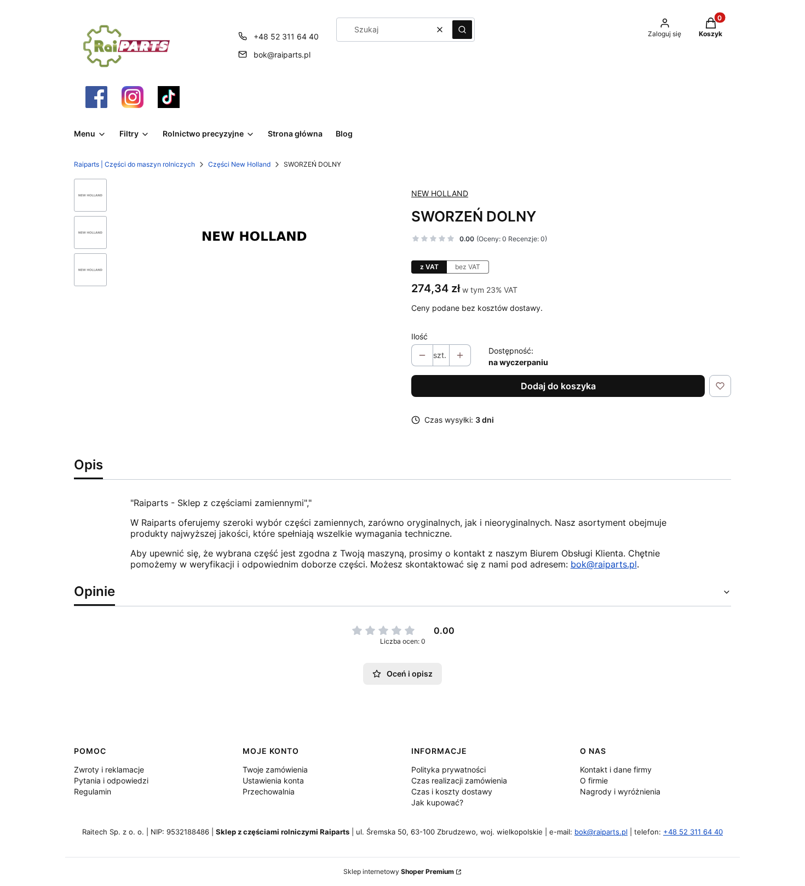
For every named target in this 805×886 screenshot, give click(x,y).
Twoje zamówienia (275, 769)
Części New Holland (239, 164)
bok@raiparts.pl (282, 54)
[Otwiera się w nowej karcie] (96, 97)
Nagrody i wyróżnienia (620, 791)
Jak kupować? (437, 802)
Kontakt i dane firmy (616, 769)
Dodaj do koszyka (558, 385)
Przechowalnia (269, 791)
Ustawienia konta (273, 780)
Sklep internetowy (398, 871)
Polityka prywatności (448, 769)
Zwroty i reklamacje (109, 769)
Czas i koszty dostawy (451, 791)
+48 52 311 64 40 (286, 36)
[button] (462, 29)
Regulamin (92, 791)
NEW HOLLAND (439, 193)
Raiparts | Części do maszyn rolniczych (134, 164)
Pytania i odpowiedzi (111, 780)
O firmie (594, 780)
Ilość (419, 336)
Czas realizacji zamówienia (459, 780)
